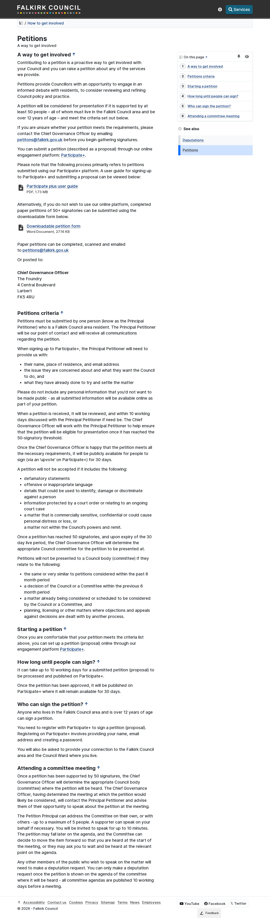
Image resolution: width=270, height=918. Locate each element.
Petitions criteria (201, 76)
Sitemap (108, 902)
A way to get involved (205, 66)
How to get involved (46, 23)
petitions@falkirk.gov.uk (46, 250)
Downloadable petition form (53, 226)
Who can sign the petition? (209, 106)
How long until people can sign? (213, 96)
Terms (122, 902)
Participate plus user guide (52, 186)
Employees (151, 902)
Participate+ (73, 155)
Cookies (76, 902)
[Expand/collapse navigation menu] (247, 57)
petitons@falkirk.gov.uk (39, 139)
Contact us (56, 902)
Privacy (91, 902)
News (135, 902)
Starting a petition (202, 86)
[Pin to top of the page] (239, 57)
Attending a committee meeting (213, 116)
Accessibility (34, 902)
